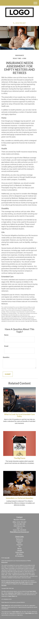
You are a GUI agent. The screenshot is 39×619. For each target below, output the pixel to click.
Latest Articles (19, 552)
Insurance (20, 545)
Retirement (19, 539)
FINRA (9, 593)
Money (20, 548)
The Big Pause (19, 458)
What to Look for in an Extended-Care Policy (19, 415)
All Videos (19, 554)
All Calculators (19, 556)
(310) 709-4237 (20, 23)
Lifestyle (19, 550)
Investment (19, 541)
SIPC (12, 593)
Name (6, 335)
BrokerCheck (4, 562)
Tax (19, 546)
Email (6, 346)
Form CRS (6, 557)
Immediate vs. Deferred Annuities (19, 498)
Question (6, 357)
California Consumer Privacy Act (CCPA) (15, 582)
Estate (19, 543)
